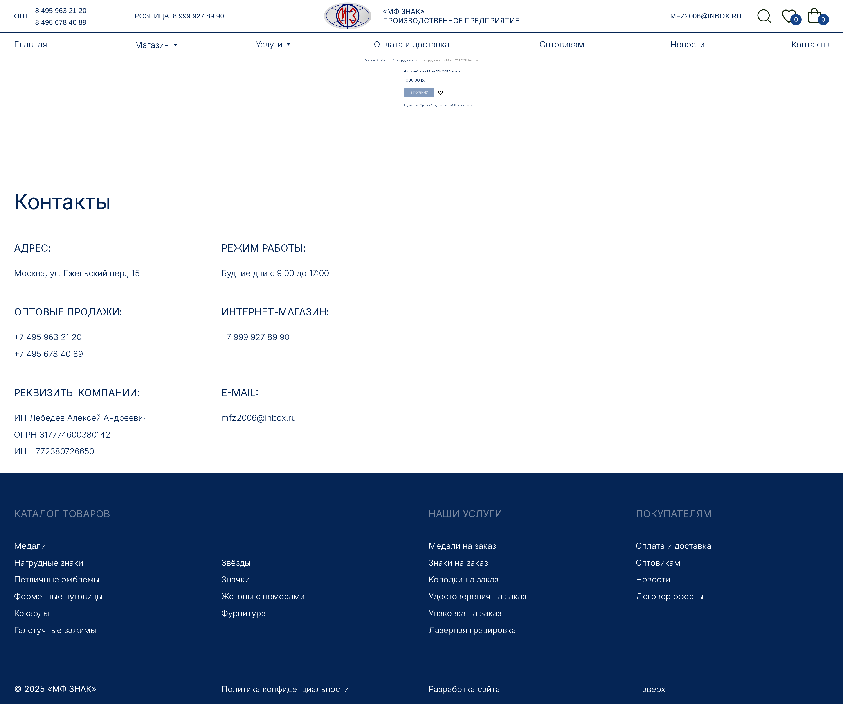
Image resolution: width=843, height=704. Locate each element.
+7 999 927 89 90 (255, 337)
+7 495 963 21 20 (48, 337)
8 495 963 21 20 (60, 10)
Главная (370, 60)
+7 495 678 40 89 (48, 354)
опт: (22, 16)
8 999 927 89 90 (198, 16)
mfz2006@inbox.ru (706, 16)
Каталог (386, 60)
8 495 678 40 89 (60, 22)
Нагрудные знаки (407, 60)
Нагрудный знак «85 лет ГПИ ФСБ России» (451, 60)
